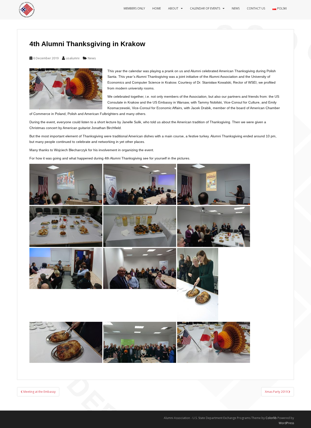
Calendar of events (205, 8)
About (173, 8)
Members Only (134, 8)
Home (156, 8)
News (236, 8)
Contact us (256, 8)
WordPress (286, 423)
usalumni (72, 58)
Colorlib (271, 418)
